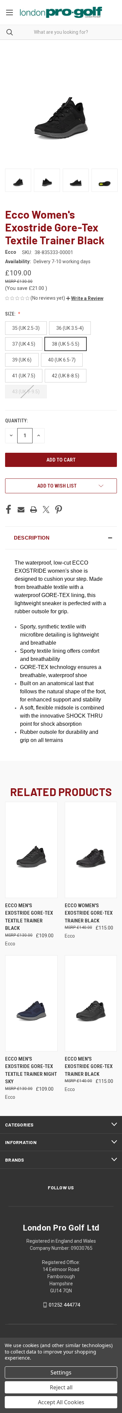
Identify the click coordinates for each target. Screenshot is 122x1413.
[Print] (33, 509)
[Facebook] (8, 509)
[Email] (21, 509)
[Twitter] (46, 509)
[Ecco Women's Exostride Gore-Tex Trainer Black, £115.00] (91, 850)
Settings (61, 1372)
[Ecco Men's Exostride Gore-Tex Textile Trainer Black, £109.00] (31, 850)
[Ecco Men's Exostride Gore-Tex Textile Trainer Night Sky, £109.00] (31, 1003)
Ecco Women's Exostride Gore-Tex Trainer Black (89, 913)
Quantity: (16, 420)
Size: (10, 314)
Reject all (61, 1387)
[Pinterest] (58, 509)
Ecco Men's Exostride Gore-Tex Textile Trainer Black (29, 917)
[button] (84, 298)
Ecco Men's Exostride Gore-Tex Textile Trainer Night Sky (31, 1070)
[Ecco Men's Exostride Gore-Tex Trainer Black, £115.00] (91, 1003)
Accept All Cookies (61, 1402)
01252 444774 (64, 1305)
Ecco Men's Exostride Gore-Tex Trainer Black (89, 1066)
